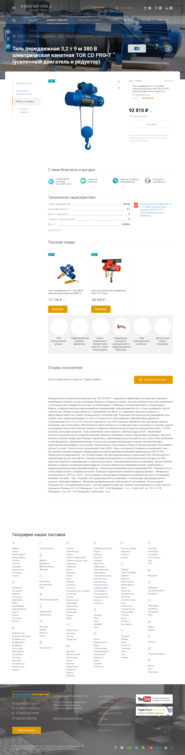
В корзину (57, 309)
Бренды (103, 719)
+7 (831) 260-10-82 (27, 713)
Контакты (105, 730)
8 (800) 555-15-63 (34, 6)
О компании (106, 702)
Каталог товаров (109, 708)
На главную (106, 696)
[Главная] (14, 36)
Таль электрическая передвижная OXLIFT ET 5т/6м (108, 292)
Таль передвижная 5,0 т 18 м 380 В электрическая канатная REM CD (65, 292)
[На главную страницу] (92, 7)
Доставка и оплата (110, 713)
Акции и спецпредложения (115, 724)
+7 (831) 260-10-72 (27, 708)
